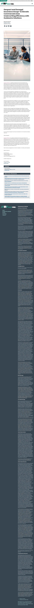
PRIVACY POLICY (22, 598)
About (3, 210)
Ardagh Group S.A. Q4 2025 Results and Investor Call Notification (16, 182)
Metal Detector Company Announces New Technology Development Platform (17, 189)
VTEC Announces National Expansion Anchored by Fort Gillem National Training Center (17, 185)
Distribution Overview (6, 211)
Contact (4, 215)
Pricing (3, 212)
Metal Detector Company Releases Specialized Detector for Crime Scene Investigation (16, 181)
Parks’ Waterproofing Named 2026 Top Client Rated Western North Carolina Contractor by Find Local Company (16, 187)
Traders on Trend (7, 22)
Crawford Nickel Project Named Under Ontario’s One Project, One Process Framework (16, 194)
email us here (6, 163)
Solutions (4, 213)
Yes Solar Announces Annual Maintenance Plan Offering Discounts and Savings (18, 0)
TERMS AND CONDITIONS (24, 599)
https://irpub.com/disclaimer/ (27, 460)
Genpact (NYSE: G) (7, 82)
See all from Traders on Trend (10, 169)
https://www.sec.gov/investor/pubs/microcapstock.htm (25, 417)
